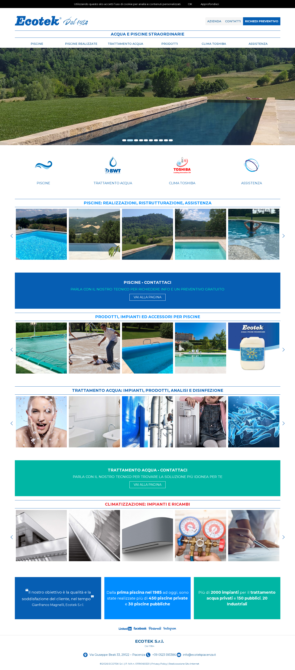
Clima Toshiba (182, 183)
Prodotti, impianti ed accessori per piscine (147, 316)
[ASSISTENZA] (251, 165)
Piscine (43, 183)
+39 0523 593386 (164, 655)
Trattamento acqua (113, 183)
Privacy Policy (159, 663)
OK (190, 4)
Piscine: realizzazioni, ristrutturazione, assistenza (148, 203)
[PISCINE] (43, 165)
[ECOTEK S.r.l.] (51, 21)
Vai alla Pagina (147, 297)
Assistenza (251, 183)
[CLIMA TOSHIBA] (182, 165)
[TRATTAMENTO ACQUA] (113, 165)
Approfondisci (210, 4)
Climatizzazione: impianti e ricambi (147, 504)
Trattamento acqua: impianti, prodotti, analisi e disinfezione (147, 390)
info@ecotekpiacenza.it (199, 655)
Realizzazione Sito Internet (184, 663)
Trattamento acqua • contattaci (147, 470)
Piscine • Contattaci (147, 282)
